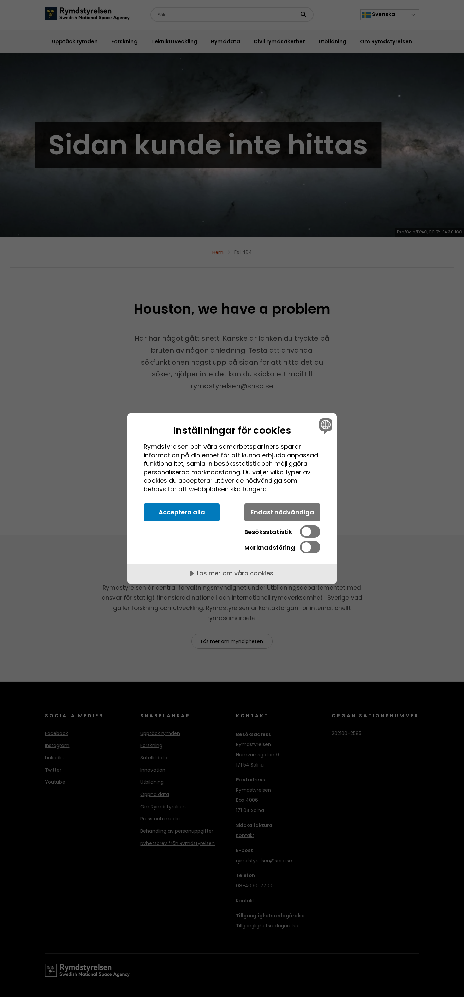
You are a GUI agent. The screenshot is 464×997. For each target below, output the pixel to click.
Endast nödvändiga (282, 512)
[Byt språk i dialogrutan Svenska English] (324, 426)
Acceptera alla (182, 512)
